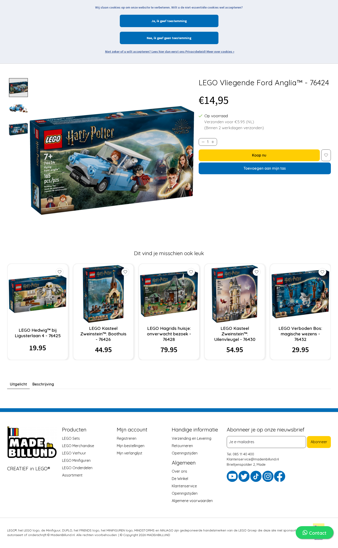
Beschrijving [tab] (43, 384)
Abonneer (319, 442)
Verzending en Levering (191, 438)
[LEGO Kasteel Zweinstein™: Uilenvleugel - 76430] (235, 294)
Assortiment (72, 475)
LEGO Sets (71, 438)
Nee (149, 38)
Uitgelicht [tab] (18, 384)
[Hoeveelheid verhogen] (213, 142)
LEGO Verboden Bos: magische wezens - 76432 (300, 333)
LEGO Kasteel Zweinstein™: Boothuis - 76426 (103, 333)
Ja (153, 21)
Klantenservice (184, 486)
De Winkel (180, 478)
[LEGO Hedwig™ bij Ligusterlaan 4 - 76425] (37, 294)
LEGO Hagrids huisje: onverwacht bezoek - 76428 (169, 333)
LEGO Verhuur (74, 453)
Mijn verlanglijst (129, 453)
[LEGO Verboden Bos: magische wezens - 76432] (300, 294)
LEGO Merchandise (78, 445)
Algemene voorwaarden (192, 500)
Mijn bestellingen (130, 445)
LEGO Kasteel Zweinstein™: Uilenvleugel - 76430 (234, 333)
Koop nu (259, 155)
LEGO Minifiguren (76, 460)
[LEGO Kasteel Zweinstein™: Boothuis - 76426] (103, 294)
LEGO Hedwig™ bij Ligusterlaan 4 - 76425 (38, 332)
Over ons (179, 471)
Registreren (126, 438)
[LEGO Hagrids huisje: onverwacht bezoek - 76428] (169, 294)
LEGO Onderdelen (77, 467)
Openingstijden (185, 453)
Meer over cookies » (220, 51)
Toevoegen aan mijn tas (264, 168)
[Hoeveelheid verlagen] (203, 142)
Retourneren (182, 445)
